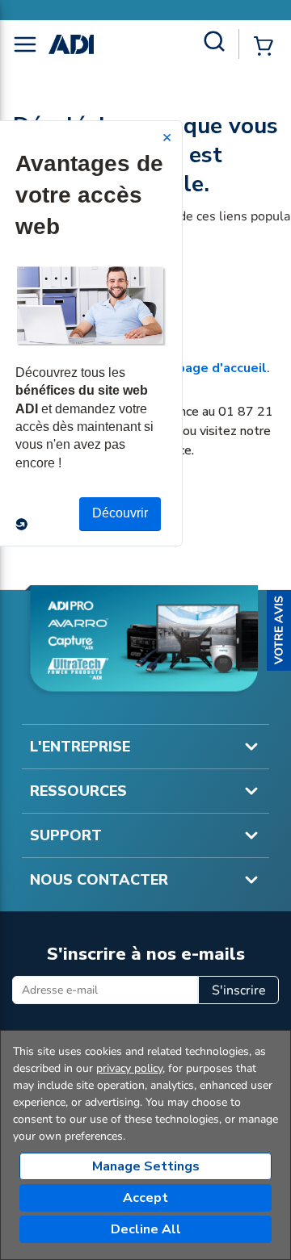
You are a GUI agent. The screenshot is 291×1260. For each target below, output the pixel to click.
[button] (279, 630)
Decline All (146, 1229)
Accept (145, 1198)
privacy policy (129, 1068)
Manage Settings (146, 1166)
